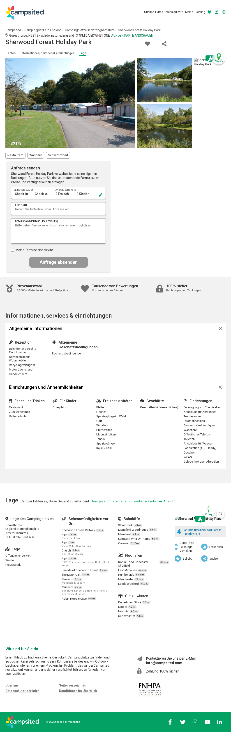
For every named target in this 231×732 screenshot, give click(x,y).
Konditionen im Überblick (78, 691)
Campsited (13, 30)
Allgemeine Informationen (35, 328)
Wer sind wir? (174, 12)
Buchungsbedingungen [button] (67, 353)
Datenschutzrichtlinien (22, 691)
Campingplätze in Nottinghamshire (90, 30)
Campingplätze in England (43, 30)
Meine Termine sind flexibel (35, 250)
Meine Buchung (195, 12)
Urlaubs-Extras (153, 12)
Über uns (12, 685)
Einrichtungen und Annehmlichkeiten (46, 387)
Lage (82, 53)
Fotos (12, 53)
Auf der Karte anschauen (132, 35)
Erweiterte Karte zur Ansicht (153, 501)
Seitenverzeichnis (72, 685)
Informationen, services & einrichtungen (47, 53)
